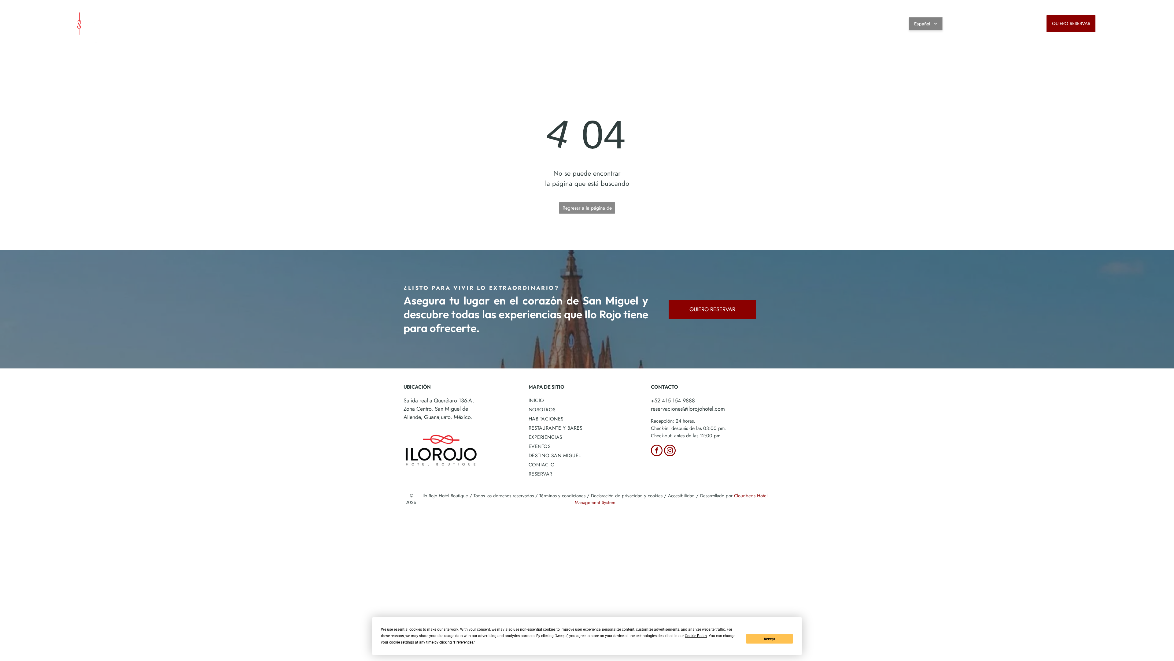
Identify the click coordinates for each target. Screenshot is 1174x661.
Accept (769, 639)
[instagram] (670, 451)
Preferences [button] (463, 642)
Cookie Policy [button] (696, 636)
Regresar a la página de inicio (587, 209)
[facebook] (657, 451)
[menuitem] (412, 21)
